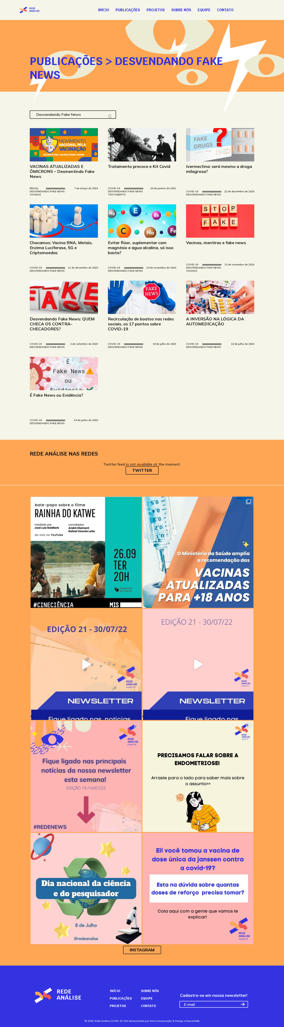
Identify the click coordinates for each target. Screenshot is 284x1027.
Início (103, 10)
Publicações (128, 10)
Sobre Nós (181, 10)
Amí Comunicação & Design (166, 1020)
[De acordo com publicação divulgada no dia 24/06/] (197, 888)
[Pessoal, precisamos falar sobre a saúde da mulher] (197, 776)
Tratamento (117, 194)
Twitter (142, 470)
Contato (225, 10)
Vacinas (35, 194)
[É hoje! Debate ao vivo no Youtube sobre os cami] (86, 552)
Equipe (204, 10)
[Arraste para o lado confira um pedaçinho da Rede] (86, 664)
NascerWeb (193, 1020)
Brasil (34, 188)
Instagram (142, 949)
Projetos (156, 10)
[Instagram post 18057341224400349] (197, 552)
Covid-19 (114, 188)
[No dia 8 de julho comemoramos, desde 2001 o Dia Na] (86, 888)
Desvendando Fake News (47, 191)
